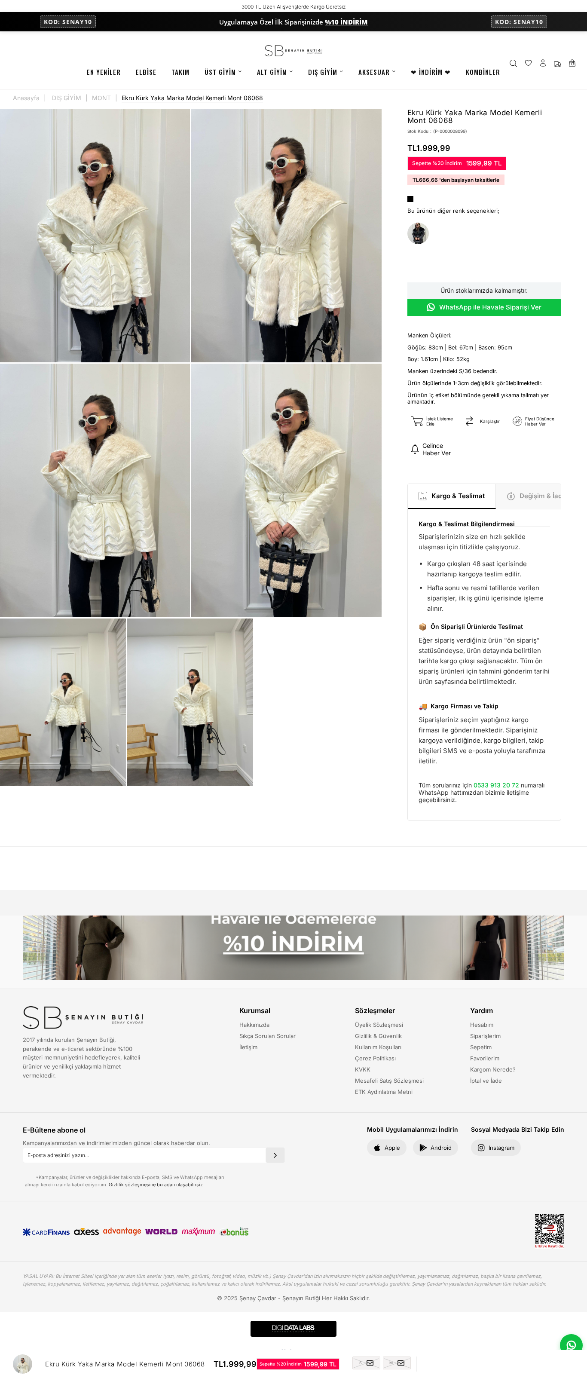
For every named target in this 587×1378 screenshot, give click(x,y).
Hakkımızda (254, 1024)
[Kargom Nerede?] (557, 64)
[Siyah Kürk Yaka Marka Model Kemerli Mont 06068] (418, 233)
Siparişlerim (485, 1035)
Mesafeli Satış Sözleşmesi (389, 1080)
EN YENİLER (104, 72)
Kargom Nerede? (493, 1069)
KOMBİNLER (483, 72)
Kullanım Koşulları (378, 1047)
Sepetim (481, 1047)
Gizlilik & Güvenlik (378, 1035)
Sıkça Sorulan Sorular (267, 1035)
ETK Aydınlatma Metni (384, 1091)
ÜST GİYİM (220, 72)
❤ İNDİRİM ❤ (431, 72)
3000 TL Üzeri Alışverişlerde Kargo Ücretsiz (294, 6)
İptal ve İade (486, 1080)
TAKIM (180, 72)
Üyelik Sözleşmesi (379, 1024)
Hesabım (481, 1024)
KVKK (362, 1069)
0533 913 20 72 (496, 785)
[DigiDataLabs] (293, 1329)
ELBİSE (146, 72)
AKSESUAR (374, 72)
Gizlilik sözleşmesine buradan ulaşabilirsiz (156, 1185)
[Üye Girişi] (543, 64)
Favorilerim (484, 1058)
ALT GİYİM (272, 72)
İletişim (248, 1047)
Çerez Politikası (375, 1058)
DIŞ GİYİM (322, 72)
